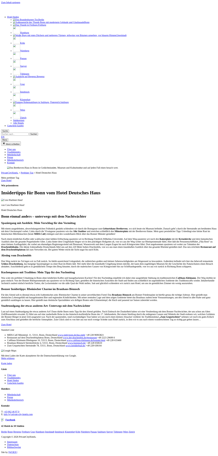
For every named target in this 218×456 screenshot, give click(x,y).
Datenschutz (13, 444)
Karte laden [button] (6, 363)
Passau (93, 432)
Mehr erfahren (8, 358)
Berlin (4, 432)
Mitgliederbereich (15, 400)
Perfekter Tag (27, 172)
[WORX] (12, 452)
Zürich (132, 432)
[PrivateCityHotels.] (24, 12)
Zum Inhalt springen (10, 2)
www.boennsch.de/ (77, 343)
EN (2, 137)
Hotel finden (13, 17)
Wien (125, 432)
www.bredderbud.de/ (75, 345)
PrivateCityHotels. (9, 172)
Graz (32, 432)
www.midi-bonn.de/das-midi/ (71, 335)
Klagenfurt (70, 432)
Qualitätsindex (14, 377)
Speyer (109, 432)
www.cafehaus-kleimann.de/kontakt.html (86, 340)
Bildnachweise (14, 447)
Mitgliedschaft (13, 394)
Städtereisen (18, 120)
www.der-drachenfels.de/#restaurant (80, 337)
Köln (77, 432)
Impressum (12, 442)
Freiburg (26, 432)
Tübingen (117, 432)
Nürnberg (85, 432)
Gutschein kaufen (15, 125)
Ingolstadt (49, 432)
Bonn (10, 432)
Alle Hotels (18, 123)
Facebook (10, 420)
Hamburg (40, 432)
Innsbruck (59, 432)
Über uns (11, 375)
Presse (10, 397)
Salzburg (101, 432)
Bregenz (17, 432)
